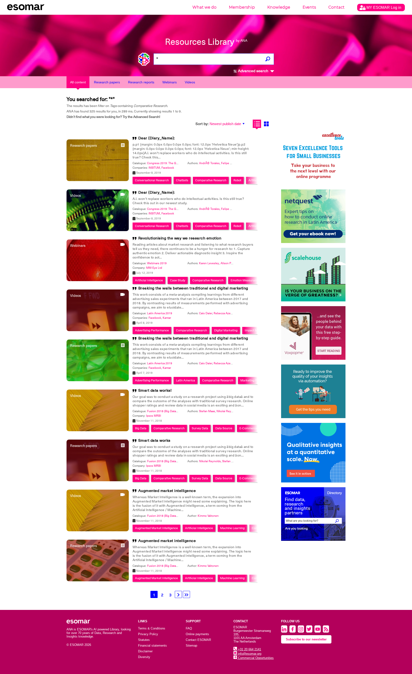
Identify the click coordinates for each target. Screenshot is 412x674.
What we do (204, 7)
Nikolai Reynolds (227, 411)
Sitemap (191, 645)
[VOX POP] (313, 333)
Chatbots (182, 180)
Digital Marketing (225, 330)
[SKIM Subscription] (313, 391)
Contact (336, 7)
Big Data (140, 428)
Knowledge (278, 7)
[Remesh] (313, 452)
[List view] (257, 124)
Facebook (167, 168)
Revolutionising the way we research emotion (179, 238)
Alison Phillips (230, 263)
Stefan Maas (207, 411)
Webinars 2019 (157, 263)
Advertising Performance (152, 330)
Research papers (107, 82)
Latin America (185, 380)
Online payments (197, 634)
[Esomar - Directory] (313, 514)
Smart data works (154, 440)
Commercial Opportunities (255, 658)
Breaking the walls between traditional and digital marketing (193, 288)
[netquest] (313, 216)
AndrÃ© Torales (209, 163)
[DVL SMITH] (313, 158)
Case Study (177, 280)
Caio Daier (205, 313)
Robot (237, 180)
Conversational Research (152, 180)
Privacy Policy (148, 634)
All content (78, 82)
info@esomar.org (249, 653)
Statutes (144, 640)
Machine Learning (232, 528)
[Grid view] (266, 124)
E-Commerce (248, 428)
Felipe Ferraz (229, 163)
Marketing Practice (253, 380)
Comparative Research (210, 180)
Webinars (169, 82)
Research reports (141, 82)
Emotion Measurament (246, 280)
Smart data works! (155, 390)
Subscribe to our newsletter (306, 639)
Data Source (223, 428)
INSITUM (154, 168)
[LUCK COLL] (313, 274)
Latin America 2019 (159, 313)
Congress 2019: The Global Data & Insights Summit (180, 163)
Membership (242, 7)
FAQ (189, 628)
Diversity (144, 657)
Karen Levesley (209, 263)
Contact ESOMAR (198, 640)
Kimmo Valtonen (208, 516)
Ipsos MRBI (153, 416)
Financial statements (152, 645)
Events (309, 7)
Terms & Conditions (151, 628)
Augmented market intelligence (167, 490)
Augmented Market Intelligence (156, 528)
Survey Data (200, 428)
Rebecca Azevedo (225, 313)
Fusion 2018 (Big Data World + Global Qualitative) (179, 411)
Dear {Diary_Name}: (156, 138)
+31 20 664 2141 (249, 649)
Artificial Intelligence (149, 280)
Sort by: (202, 124)
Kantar (167, 318)
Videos (190, 82)
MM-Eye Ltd (154, 268)
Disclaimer (145, 651)
